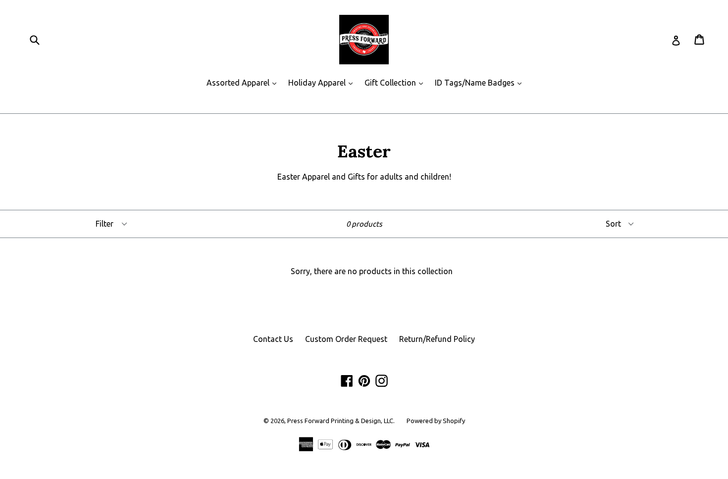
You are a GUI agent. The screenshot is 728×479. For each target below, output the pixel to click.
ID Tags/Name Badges (480, 82)
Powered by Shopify (436, 420)
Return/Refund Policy (437, 339)
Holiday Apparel (323, 82)
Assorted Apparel (244, 82)
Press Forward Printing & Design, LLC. (341, 420)
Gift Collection (396, 82)
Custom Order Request (346, 339)
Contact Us (273, 339)
